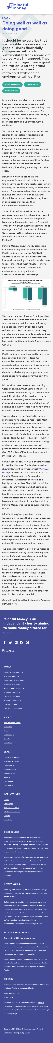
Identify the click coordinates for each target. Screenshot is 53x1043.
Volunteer (8, 743)
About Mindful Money (12, 723)
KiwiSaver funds (11, 91)
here (14, 603)
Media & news (9, 773)
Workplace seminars (12, 812)
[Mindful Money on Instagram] (22, 642)
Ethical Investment (12, 85)
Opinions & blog (10, 765)
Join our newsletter (11, 808)
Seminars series (10, 769)
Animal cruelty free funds (14, 688)
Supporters (8, 727)
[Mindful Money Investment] (18, 7)
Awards (7, 777)
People (6, 731)
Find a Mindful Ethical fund (14, 708)
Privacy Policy (9, 997)
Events (6, 800)
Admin (27, 1033)
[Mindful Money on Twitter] (10, 642)
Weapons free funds (12, 692)
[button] (42, 7)
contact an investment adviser (34, 864)
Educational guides (11, 757)
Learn (6, 18)
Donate (7, 739)
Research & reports (11, 761)
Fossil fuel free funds (12, 696)
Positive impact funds (12, 700)
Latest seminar (10, 785)
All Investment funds (12, 684)
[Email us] (27, 642)
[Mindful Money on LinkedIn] (16, 642)
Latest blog (8, 781)
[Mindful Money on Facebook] (5, 642)
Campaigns (8, 804)
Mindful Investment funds (14, 680)
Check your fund (10, 704)
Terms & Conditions (11, 993)
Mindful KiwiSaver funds (13, 672)
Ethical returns (32, 85)
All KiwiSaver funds (11, 676)
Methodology (9, 735)
